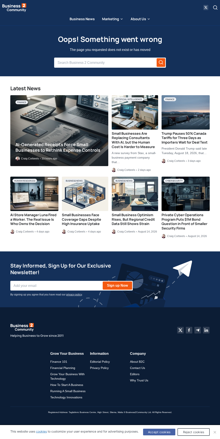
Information (99, 353)
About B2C (137, 361)
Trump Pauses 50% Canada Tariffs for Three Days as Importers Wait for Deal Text (185, 138)
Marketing (110, 19)
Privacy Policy (99, 368)
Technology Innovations (66, 397)
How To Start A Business (66, 385)
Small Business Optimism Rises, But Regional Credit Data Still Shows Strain (133, 219)
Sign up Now (117, 285)
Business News (82, 19)
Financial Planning (62, 368)
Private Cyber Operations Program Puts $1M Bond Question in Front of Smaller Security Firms (184, 222)
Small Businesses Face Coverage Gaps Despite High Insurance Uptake (81, 219)
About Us (138, 19)
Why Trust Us (139, 380)
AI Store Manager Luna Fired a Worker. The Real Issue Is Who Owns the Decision (33, 219)
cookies (41, 431)
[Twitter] (180, 330)
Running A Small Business (68, 391)
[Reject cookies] (214, 432)
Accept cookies (159, 432)
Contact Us (137, 368)
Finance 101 (58, 361)
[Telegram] (197, 330)
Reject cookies (193, 432)
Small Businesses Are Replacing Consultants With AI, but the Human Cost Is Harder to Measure (133, 140)
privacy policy (74, 294)
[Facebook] (189, 330)
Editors (134, 374)
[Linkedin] (206, 330)
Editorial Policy (100, 361)
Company (138, 353)
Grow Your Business (67, 353)
